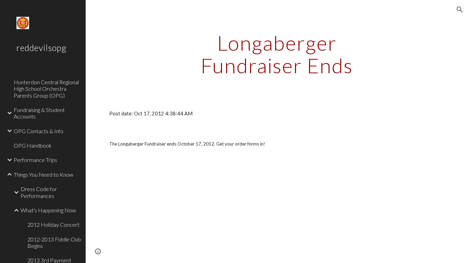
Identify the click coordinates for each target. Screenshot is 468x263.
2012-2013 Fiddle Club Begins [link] (54, 242)
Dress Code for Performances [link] (39, 192)
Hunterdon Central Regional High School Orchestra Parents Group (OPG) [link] (46, 89)
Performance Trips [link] (35, 159)
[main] (277, 54)
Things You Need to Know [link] (43, 174)
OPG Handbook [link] (33, 145)
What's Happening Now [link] (48, 210)
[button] (460, 9)
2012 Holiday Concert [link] (53, 224)
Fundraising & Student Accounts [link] (39, 113)
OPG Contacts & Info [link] (38, 131)
